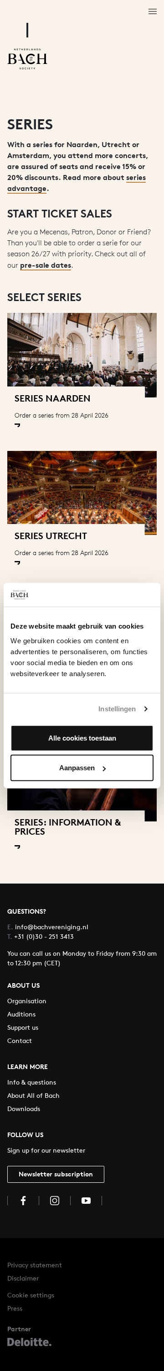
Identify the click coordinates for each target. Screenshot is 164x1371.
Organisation (26, 1001)
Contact (19, 1040)
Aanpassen (77, 768)
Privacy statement (34, 1265)
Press (14, 1308)
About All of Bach (33, 1095)
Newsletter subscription (56, 1174)
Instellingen (117, 709)
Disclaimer (23, 1278)
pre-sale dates (45, 265)
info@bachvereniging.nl (47, 927)
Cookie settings (30, 1295)
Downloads (23, 1108)
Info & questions (31, 1082)
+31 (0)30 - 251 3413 (40, 936)
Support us (22, 1027)
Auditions (21, 1014)
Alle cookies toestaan (82, 737)
